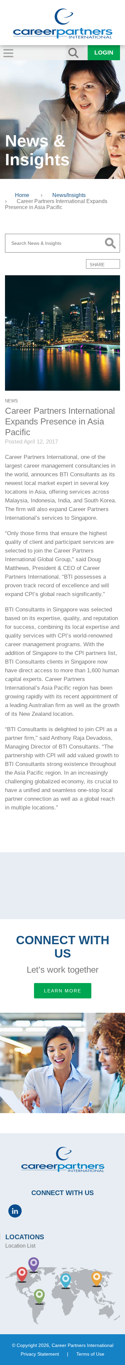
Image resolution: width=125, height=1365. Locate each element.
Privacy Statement (40, 1354)
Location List (20, 1246)
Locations (24, 1237)
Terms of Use (90, 1354)
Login (103, 52)
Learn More (62, 990)
